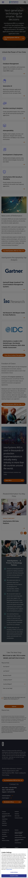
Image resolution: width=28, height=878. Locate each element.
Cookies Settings (14, 872)
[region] (14, 863)
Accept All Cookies (14, 875)
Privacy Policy (9, 869)
